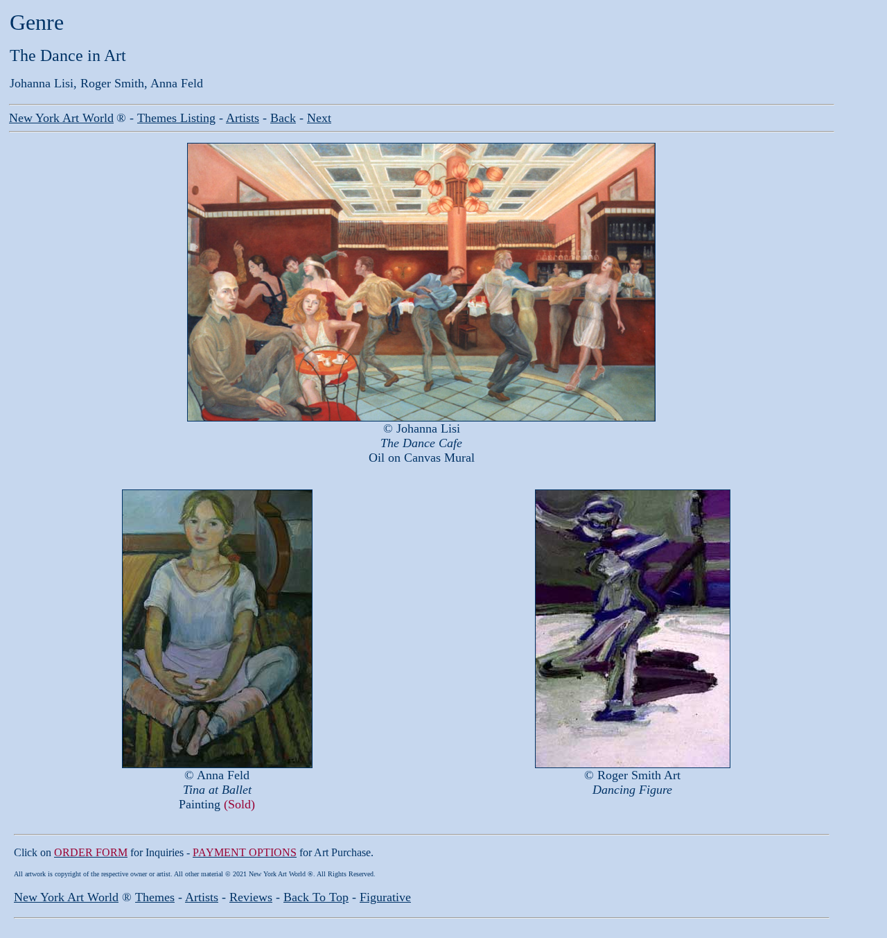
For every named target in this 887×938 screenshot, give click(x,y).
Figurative (385, 897)
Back (283, 118)
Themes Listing (176, 118)
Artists (242, 118)
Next (319, 118)
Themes (155, 897)
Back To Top (316, 897)
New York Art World (66, 897)
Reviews (250, 897)
